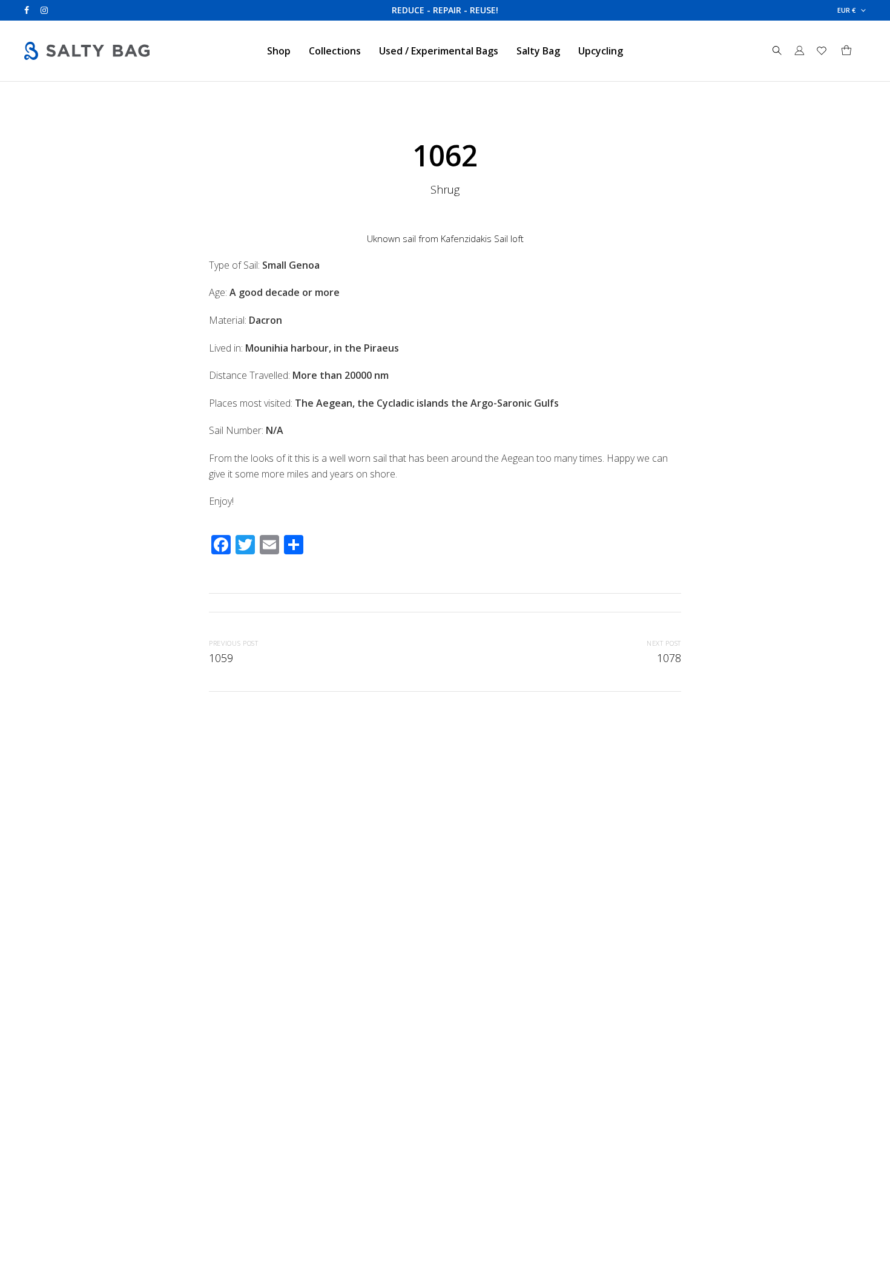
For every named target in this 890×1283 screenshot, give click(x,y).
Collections (335, 50)
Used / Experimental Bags (438, 50)
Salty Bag (538, 50)
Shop (279, 50)
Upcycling (600, 50)
